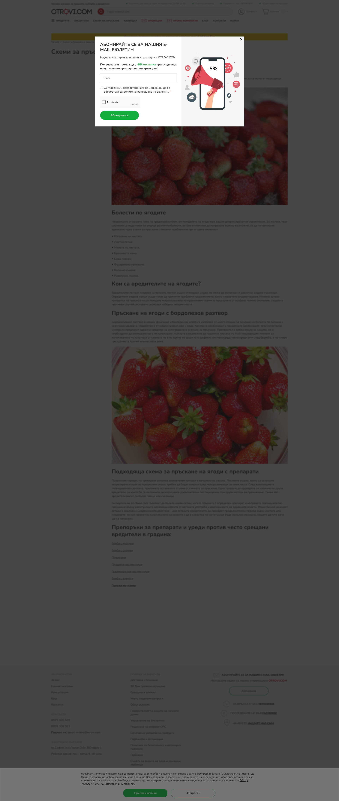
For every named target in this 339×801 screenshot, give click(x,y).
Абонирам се (119, 115)
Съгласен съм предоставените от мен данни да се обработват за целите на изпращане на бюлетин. (137, 90)
